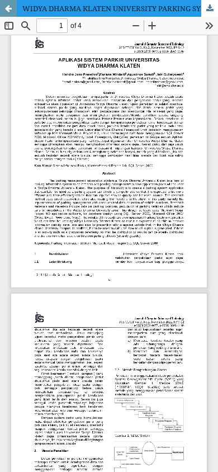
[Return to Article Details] (8, 8)
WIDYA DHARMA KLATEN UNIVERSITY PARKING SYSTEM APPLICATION (120, 8)
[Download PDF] (209, 8)
